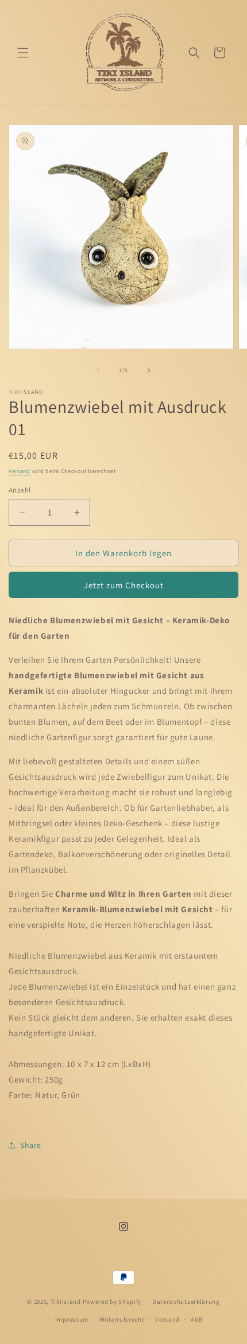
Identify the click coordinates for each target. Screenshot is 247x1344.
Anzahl (19, 490)
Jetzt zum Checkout (124, 585)
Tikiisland (66, 1302)
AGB (197, 1319)
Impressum (71, 1319)
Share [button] (30, 1145)
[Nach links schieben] (98, 370)
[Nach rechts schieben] (148, 370)
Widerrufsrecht (122, 1319)
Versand (19, 471)
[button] (23, 52)
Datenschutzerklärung (186, 1302)
